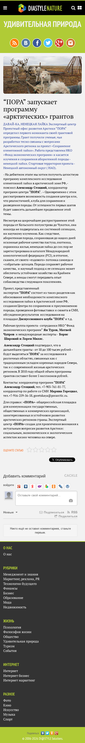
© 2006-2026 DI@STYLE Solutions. (42, 738)
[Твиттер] (48, 42)
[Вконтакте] (25, 42)
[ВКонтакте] (43, 732)
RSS (73, 512)
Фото (7, 700)
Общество (11, 637)
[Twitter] (47, 732)
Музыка (9, 714)
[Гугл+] (59, 42)
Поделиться (67, 516)
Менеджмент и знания (20, 574)
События (10, 651)
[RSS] (14, 42)
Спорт (7, 719)
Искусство (11, 710)
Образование (13, 598)
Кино (7, 705)
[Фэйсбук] (37, 42)
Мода (7, 602)
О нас (7, 554)
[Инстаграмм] (70, 42)
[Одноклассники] (52, 732)
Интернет (10, 671)
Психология (12, 627)
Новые (9, 512)
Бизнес (8, 593)
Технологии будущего (20, 584)
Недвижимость (14, 607)
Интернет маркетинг (19, 680)
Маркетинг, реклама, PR (21, 579)
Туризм (9, 646)
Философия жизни (17, 632)
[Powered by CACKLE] (70, 476)
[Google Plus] (56, 732)
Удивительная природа (21, 641)
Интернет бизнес (16, 676)
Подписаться (53, 512)
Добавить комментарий (24, 476)
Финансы (10, 588)
